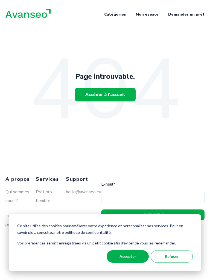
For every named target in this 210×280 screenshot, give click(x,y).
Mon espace (147, 14)
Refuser (172, 256)
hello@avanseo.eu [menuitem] (83, 192)
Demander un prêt (186, 14)
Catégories (115, 14)
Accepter (127, 256)
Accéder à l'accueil (105, 95)
